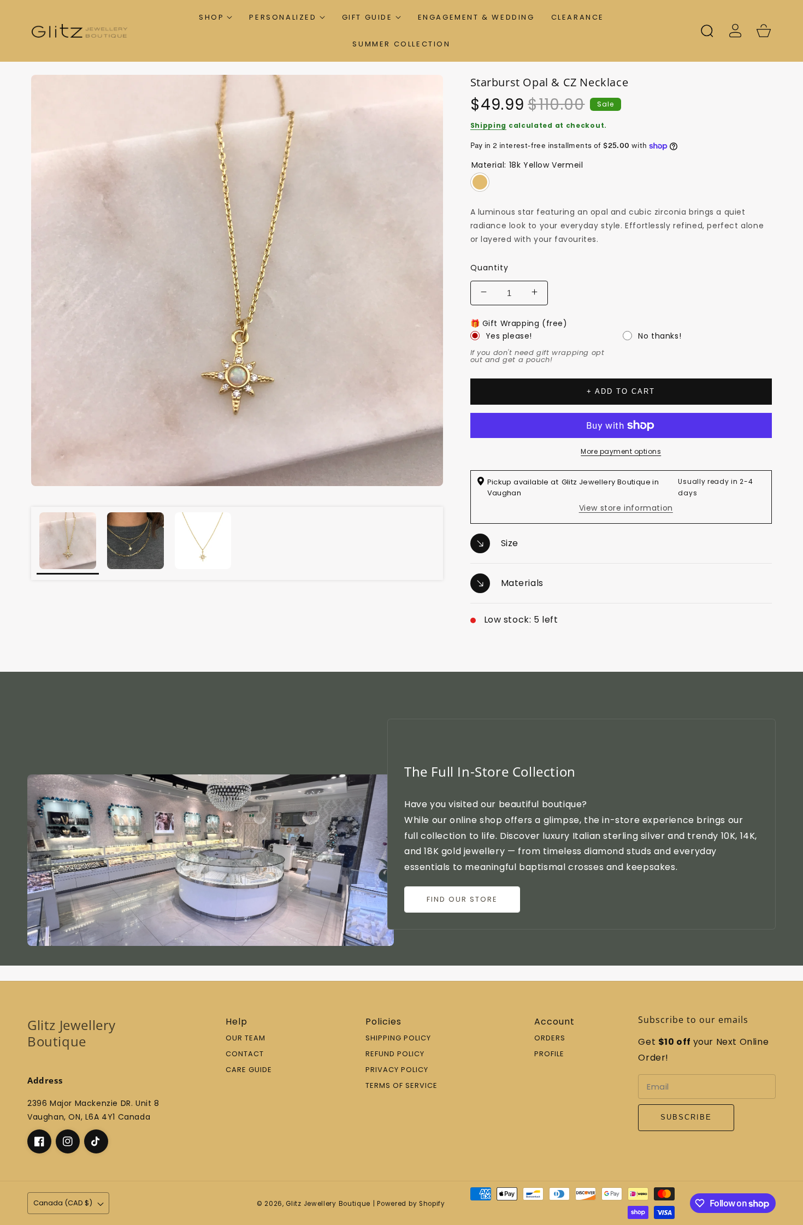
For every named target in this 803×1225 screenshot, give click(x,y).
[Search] (707, 30)
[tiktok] (96, 1141)
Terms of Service (401, 1086)
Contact (245, 1054)
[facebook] (39, 1141)
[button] (216, 17)
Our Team (245, 1038)
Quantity (489, 267)
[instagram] (68, 1141)
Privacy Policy (396, 1070)
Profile (549, 1054)
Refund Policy (394, 1054)
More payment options (621, 451)
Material (527, 164)
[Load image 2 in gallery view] (135, 543)
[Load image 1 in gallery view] (68, 543)
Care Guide (249, 1070)
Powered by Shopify (411, 1203)
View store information (626, 507)
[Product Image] (237, 281)
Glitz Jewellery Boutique (328, 1203)
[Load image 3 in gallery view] (203, 543)
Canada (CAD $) (62, 1203)
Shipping (488, 125)
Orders (549, 1038)
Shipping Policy (398, 1038)
